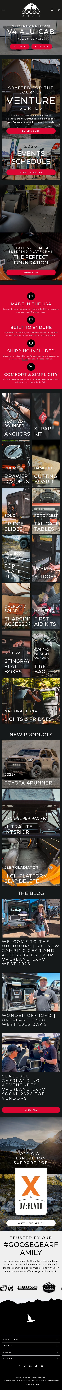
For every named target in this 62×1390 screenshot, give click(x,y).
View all (31, 1110)
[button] (52, 10)
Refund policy (11, 1380)
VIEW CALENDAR (31, 172)
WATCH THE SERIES (31, 1223)
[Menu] (3, 10)
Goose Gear (26, 1377)
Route (25, 359)
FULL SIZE (41, 46)
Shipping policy (53, 1380)
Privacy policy (24, 1380)
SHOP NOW (31, 272)
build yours (31, 131)
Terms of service (38, 1380)
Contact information (32, 1384)
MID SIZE (20, 46)
